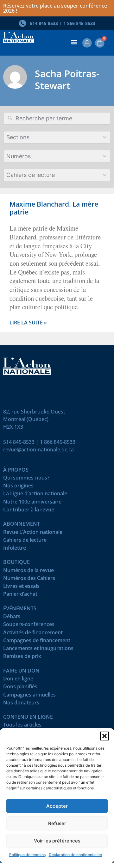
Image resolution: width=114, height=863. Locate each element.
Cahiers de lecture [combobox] (30, 175)
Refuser (57, 823)
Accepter (57, 806)
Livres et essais (21, 587)
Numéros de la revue (28, 572)
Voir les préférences (57, 841)
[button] (104, 736)
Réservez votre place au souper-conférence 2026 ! (55, 8)
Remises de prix (22, 657)
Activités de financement (33, 634)
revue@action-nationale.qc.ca (38, 449)
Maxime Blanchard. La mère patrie (54, 208)
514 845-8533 (19, 441)
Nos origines (18, 487)
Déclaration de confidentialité (75, 854)
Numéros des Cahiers (29, 579)
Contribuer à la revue (28, 511)
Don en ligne (18, 680)
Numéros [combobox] (18, 156)
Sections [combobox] (17, 137)
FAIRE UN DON (21, 672)
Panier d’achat (20, 595)
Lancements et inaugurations (38, 650)
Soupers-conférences (28, 626)
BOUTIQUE (16, 563)
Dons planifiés (20, 688)
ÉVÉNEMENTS (19, 610)
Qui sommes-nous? (26, 479)
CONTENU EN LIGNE (28, 718)
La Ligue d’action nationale (35, 495)
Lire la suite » (28, 322)
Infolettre (14, 549)
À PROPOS (15, 471)
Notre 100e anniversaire (32, 503)
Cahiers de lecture (25, 541)
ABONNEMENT (21, 525)
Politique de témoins (27, 854)
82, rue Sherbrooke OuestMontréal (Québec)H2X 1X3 (34, 419)
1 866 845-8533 (57, 441)
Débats (11, 618)
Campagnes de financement (36, 642)
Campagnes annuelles (29, 696)
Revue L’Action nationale (32, 533)
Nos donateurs (21, 704)
